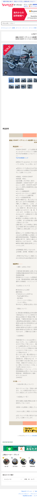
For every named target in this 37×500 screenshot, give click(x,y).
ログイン (26, 6)
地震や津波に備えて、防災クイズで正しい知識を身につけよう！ (19, 1)
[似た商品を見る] (5, 73)
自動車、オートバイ (16, 28)
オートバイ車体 (32, 28)
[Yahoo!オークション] (12, 4)
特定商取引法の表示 (27, 495)
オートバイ (25, 28)
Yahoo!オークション (26, 491)
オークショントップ (6, 28)
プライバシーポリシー (23, 493)
